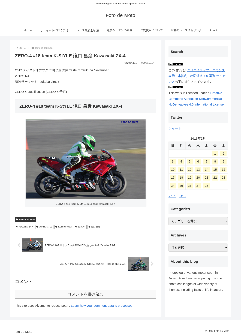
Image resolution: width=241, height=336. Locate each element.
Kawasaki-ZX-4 (26, 227)
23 (223, 177)
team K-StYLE (45, 227)
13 (198, 169)
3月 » (182, 196)
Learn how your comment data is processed (101, 305)
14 (206, 169)
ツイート (174, 128)
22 (215, 177)
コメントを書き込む (86, 294)
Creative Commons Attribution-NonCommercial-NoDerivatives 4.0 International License (196, 98)
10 (172, 169)
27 (198, 185)
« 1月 (172, 196)
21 (206, 177)
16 (223, 169)
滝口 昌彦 (95, 227)
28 (206, 185)
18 (181, 177)
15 (215, 169)
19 (189, 177)
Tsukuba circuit (65, 227)
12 (189, 169)
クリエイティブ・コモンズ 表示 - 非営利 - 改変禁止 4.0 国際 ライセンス (197, 75)
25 (181, 185)
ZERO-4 (82, 227)
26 (189, 185)
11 (181, 169)
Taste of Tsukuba (27, 219)
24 (172, 185)
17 (172, 177)
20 (198, 177)
